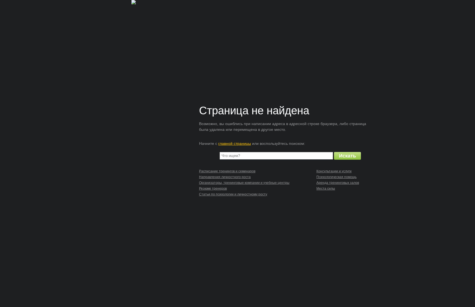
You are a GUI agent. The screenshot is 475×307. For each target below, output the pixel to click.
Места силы (325, 188)
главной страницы (234, 143)
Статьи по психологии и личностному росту (233, 194)
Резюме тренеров (213, 188)
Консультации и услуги (334, 171)
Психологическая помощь (336, 177)
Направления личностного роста (225, 177)
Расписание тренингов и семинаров (227, 171)
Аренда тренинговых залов (337, 183)
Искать (347, 156)
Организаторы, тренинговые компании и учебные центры (244, 183)
